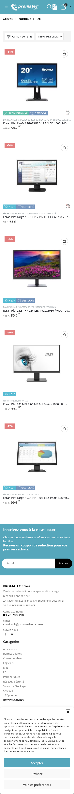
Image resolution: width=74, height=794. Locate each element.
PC (4, 672)
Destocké (41, 113)
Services (8, 691)
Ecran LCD (67, 120)
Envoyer (63, 563)
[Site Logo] (25, 6)
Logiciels (8, 663)
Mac (5, 667)
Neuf (12, 206)
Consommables (12, 658)
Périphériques (54, 120)
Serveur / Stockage (14, 686)
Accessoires (10, 649)
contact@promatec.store (23, 624)
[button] (68, 712)
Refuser (37, 774)
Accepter (37, 763)
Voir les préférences (37, 785)
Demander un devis (64, 54)
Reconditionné (18, 113)
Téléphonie (10, 695)
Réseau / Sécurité (13, 681)
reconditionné (38, 120)
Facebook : (5, 634)
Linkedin (11, 634)
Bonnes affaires (11, 120)
